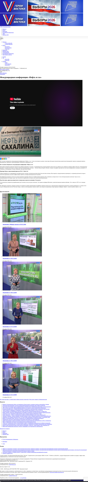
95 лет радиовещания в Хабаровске (10, 439)
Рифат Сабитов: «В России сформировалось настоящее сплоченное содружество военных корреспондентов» (27, 412)
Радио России (8, 63)
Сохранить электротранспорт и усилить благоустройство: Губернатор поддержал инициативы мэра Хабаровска (27, 424)
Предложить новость (7, 54)
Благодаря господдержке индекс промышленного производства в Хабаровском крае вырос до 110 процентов (27, 406)
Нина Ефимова (3, 73)
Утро (4, 443)
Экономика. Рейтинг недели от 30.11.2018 (14, 224)
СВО (4, 33)
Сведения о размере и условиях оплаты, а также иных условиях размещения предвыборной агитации (25, 452)
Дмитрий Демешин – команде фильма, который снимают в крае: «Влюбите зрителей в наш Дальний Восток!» (27, 416)
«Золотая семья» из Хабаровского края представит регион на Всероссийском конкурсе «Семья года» (25, 411)
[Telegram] (6, 159)
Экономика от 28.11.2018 (10, 292)
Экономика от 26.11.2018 (10, 360)
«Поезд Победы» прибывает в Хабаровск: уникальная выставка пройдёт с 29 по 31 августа (23, 410)
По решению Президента (8, 32)
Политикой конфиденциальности (78, 480)
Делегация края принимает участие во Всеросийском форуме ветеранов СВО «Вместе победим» (24, 405)
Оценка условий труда (7, 453)
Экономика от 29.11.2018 (10, 258)
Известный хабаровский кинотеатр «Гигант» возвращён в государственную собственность (23, 426)
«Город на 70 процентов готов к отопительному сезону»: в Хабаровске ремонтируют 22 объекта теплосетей (26, 423)
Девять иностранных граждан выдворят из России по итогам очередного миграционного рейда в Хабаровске (27, 420)
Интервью (5, 441)
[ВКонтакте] (1, 159)
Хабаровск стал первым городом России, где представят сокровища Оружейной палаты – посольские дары (26, 417)
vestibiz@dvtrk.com (13, 475)
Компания (5, 31)
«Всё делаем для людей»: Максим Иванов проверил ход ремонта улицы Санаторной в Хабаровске (24, 407)
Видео (4, 30)
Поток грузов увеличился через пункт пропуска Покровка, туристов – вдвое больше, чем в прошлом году (26, 425)
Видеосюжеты (8, 47)
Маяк (6, 62)
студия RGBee (23, 477)
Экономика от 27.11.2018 (10, 326)
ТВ (3, 58)
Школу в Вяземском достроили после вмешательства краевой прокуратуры (19, 421)
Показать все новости (5, 428)
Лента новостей (8, 43)
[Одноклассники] (2, 159)
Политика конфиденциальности (57, 472)
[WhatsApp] (4, 159)
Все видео (7, 46)
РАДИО (4, 61)
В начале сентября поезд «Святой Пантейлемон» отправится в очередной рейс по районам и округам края (26, 409)
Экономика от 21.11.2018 (10, 394)
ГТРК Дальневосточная (5, 26)
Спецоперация (6, 52)
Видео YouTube (3, 157)
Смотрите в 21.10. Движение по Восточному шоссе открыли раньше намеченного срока (22, 413)
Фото (9, 157)
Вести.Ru (7, 59)
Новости (4, 29)
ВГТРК (4, 56)
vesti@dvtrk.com (12, 464)
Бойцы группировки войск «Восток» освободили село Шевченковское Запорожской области (23, 418)
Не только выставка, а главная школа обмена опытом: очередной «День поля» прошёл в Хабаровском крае (23, 399)
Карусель (7, 60)
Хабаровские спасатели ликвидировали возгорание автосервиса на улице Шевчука (21, 419)
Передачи (7, 48)
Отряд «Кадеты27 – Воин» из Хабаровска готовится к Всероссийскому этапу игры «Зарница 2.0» (24, 414)
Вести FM (7, 65)
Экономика (2, 74)
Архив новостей (8, 44)
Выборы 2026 (6, 34)
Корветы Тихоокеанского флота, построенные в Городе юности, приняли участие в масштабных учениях (26, 404)
